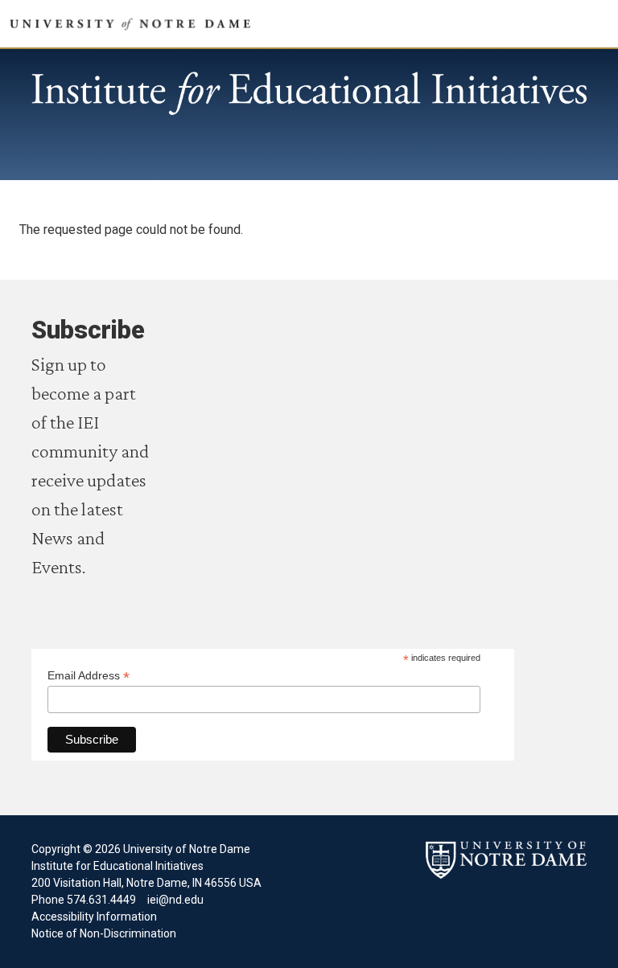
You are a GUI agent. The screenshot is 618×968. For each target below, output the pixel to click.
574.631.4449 (100, 899)
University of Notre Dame (309, 93)
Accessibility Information (94, 916)
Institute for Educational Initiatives (117, 865)
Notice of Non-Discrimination (103, 933)
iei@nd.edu (175, 899)
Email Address (88, 675)
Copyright (55, 849)
